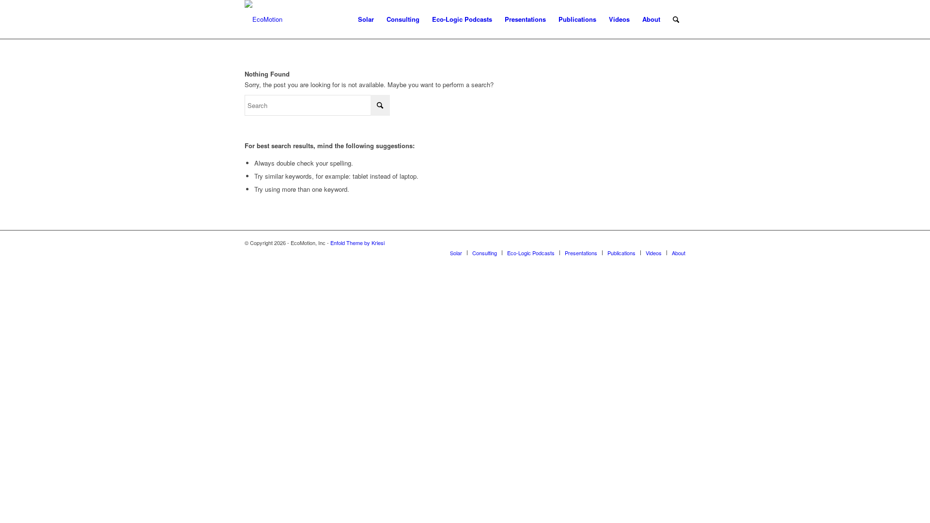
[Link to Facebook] (663, 242)
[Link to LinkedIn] (678, 242)
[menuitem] (366, 19)
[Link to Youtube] (649, 242)
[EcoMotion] (263, 19)
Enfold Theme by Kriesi (357, 242)
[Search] (675, 19)
